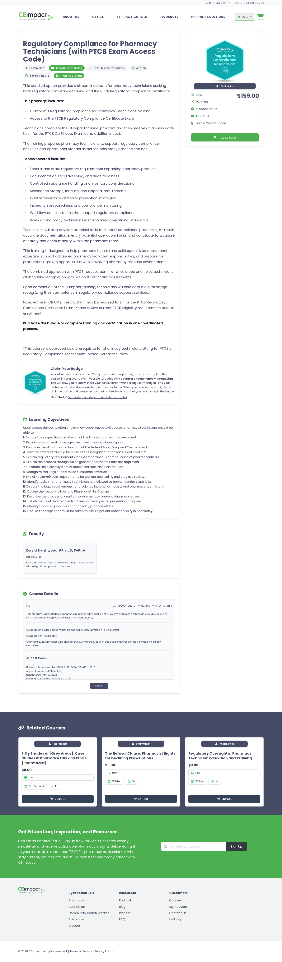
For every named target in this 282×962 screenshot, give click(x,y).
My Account (178, 906)
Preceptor (76, 919)
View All (99, 685)
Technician (76, 906)
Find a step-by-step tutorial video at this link (97, 397)
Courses (175, 900)
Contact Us (177, 913)
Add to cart (227, 137)
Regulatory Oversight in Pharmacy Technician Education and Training (220, 756)
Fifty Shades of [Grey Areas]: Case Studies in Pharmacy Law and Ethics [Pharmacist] (54, 758)
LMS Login (176, 919)
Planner (125, 913)
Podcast (125, 900)
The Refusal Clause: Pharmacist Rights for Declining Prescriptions (140, 756)
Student (74, 925)
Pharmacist (77, 900)
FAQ (122, 919)
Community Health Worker (88, 913)
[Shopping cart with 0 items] (260, 16)
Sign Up (236, 846)
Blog (122, 906)
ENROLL (60, 799)
